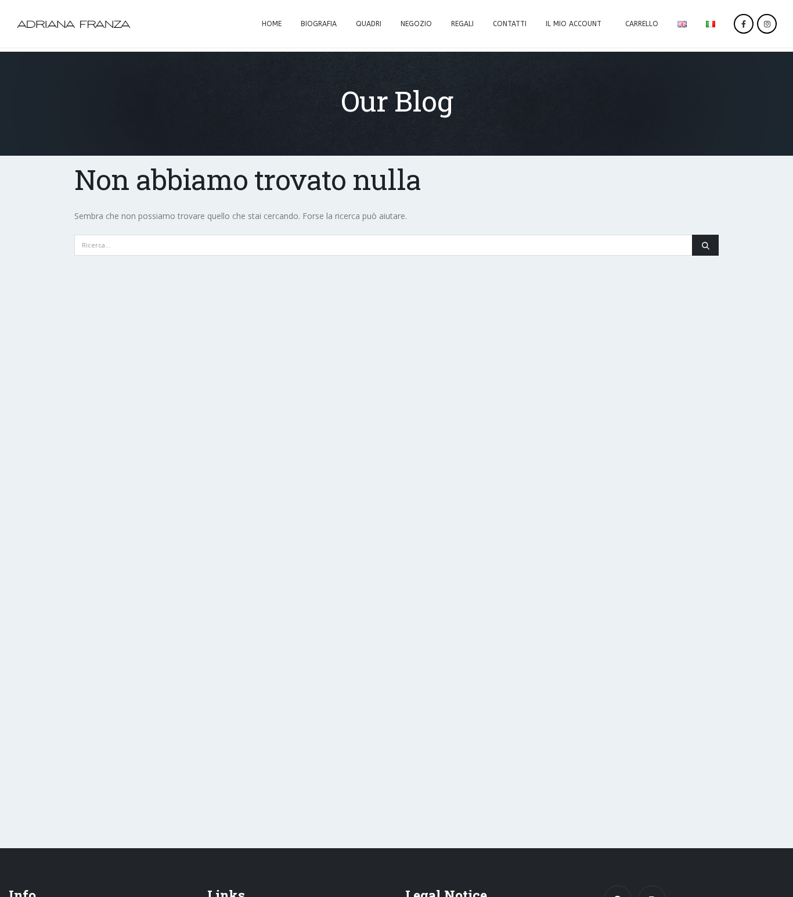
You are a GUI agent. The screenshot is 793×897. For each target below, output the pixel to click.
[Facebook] (744, 24)
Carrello (641, 24)
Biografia (319, 24)
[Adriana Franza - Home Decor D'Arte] (74, 24)
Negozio (416, 24)
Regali (462, 24)
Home (272, 24)
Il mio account (573, 24)
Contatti (510, 24)
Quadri (368, 24)
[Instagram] (767, 24)
